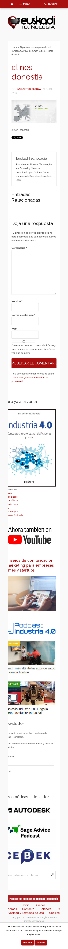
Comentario (19, 247)
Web (14, 328)
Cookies (54, 913)
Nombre (17, 301)
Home (14, 47)
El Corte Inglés (10, 511)
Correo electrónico (23, 315)
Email (8, 771)
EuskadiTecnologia (29, 89)
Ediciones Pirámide (13, 515)
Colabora (45, 909)
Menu (26, 4)
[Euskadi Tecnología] (31, 28)
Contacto (28, 909)
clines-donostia (27, 72)
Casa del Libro (10, 504)
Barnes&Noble (10, 500)
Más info (27, 942)
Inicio (26, 905)
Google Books (10, 496)
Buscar (53, 4)
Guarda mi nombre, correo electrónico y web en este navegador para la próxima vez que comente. (34, 349)
